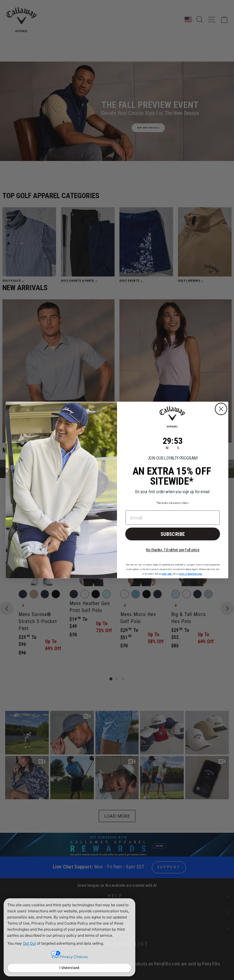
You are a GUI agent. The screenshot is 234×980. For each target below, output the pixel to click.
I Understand (69, 968)
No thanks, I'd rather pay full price (172, 549)
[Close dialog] (221, 409)
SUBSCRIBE (173, 534)
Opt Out (29, 943)
